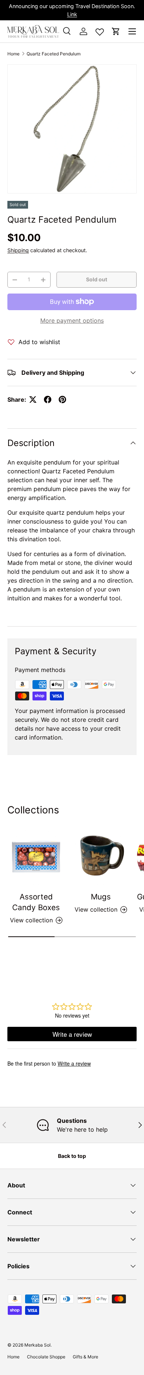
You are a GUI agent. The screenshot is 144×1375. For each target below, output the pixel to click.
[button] (116, 31)
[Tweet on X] (32, 399)
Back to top (72, 1156)
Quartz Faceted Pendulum (53, 53)
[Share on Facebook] (47, 399)
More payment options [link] (72, 320)
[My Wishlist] (100, 30)
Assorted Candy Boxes (36, 902)
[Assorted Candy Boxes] (36, 857)
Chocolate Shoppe (46, 1356)
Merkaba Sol (37, 1345)
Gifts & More (85, 1356)
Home (13, 53)
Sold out (96, 279)
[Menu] (132, 31)
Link (72, 14)
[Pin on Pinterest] (62, 399)
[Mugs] (100, 857)
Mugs (101, 896)
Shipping (18, 250)
